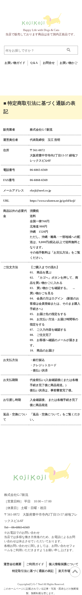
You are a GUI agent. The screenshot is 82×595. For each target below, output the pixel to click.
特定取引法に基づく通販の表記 (33, 571)
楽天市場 (64, 571)
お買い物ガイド (15, 63)
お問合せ (49, 63)
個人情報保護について (63, 564)
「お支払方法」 (61, 252)
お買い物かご (68, 63)
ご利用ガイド (35, 564)
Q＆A (34, 63)
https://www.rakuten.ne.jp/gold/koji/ (53, 200)
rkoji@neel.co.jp (40, 190)
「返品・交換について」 (46, 414)
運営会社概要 (12, 564)
